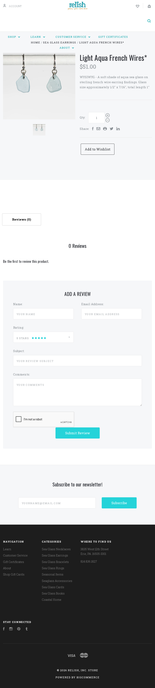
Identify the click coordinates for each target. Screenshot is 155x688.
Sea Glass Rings (53, 568)
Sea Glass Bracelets (55, 562)
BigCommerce (87, 677)
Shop (12, 37)
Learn (36, 37)
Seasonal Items (52, 574)
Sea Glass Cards (53, 587)
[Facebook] (4, 629)
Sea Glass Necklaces (56, 549)
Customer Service (71, 37)
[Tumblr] (26, 629)
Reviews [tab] (19, 219)
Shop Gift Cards (13, 574)
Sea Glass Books (53, 593)
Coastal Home (51, 600)
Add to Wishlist (97, 149)
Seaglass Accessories (57, 581)
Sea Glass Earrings (55, 555)
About (65, 47)
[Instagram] (11, 629)
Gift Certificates (113, 37)
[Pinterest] (18, 629)
